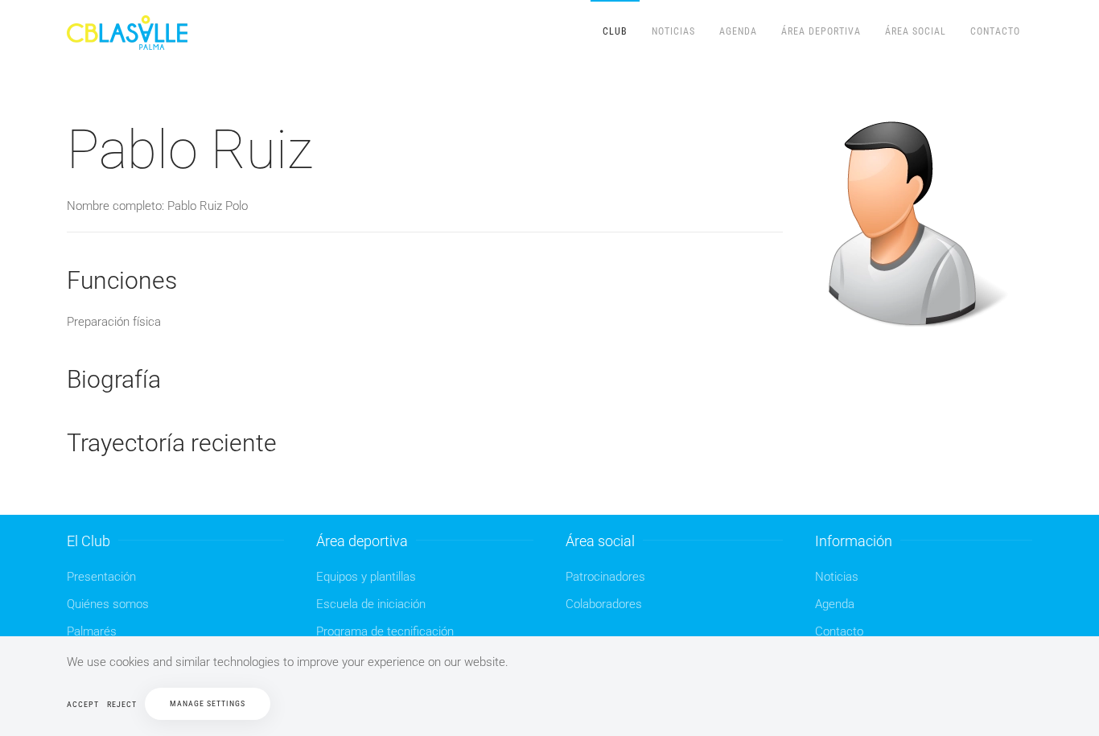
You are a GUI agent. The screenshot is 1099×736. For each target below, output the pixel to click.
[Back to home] (129, 32)
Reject (122, 704)
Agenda (738, 31)
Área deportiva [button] (821, 31)
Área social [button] (915, 31)
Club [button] (615, 31)
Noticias (673, 31)
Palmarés (92, 631)
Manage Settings (207, 703)
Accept (83, 704)
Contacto (995, 31)
